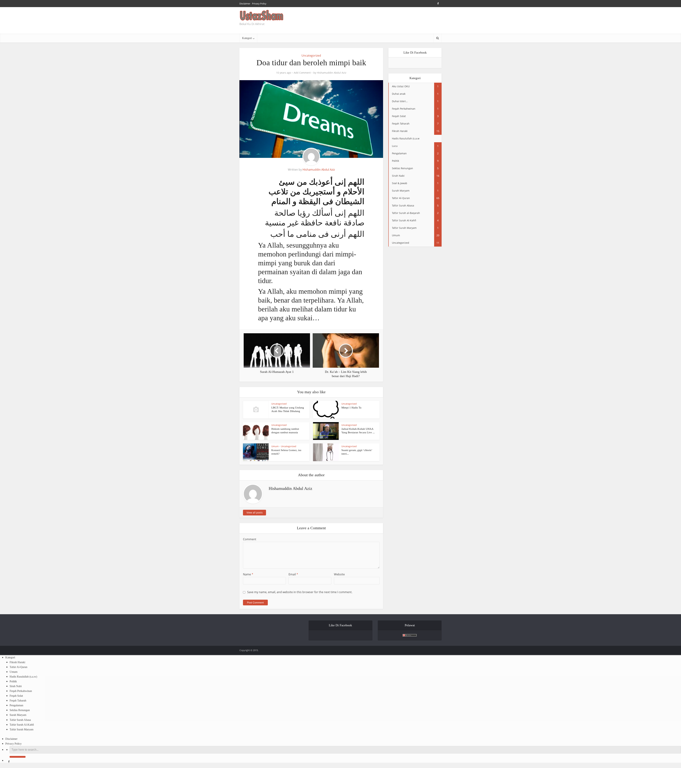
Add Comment (302, 72)
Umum (275, 446)
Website (339, 574)
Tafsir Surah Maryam (21, 729)
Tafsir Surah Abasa (20, 719)
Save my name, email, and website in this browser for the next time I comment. (299, 592)
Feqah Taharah (18, 700)
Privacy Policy (259, 3)
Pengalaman (16, 705)
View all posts (255, 512)
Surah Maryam (18, 714)
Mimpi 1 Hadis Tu (351, 407)
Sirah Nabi (16, 686)
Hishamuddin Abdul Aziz (331, 72)
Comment (249, 539)
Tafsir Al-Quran (18, 666)
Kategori (247, 38)
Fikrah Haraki (17, 662)
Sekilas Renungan (20, 710)
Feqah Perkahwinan (21, 690)
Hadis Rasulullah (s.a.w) (23, 676)
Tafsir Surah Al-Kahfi (22, 724)
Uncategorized (311, 55)
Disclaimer (244, 3)
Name (248, 574)
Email (293, 574)
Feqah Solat (16, 695)
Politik (13, 681)
